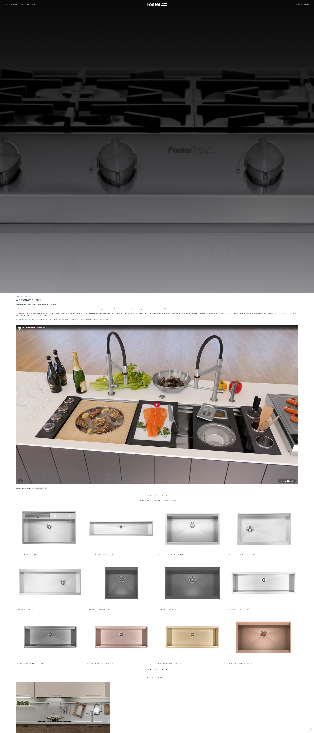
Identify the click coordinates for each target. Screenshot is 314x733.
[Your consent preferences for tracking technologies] (311, 730)
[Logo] (157, 4)
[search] (292, 5)
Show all (164, 495)
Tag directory (19, 296)
